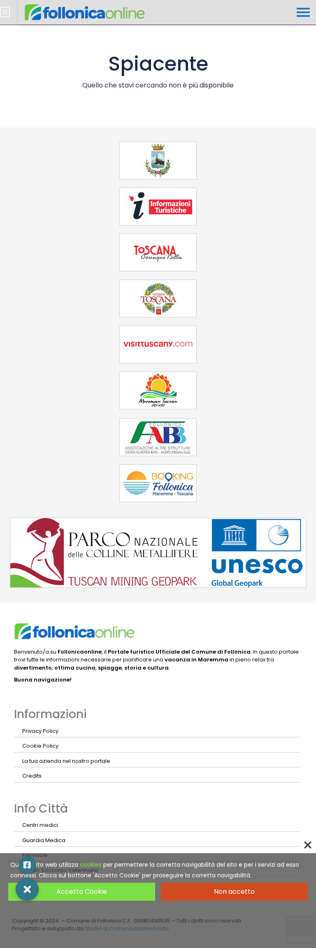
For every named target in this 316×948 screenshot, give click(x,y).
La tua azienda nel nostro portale (66, 761)
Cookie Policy (40, 746)
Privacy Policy (40, 731)
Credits (32, 776)
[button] (27, 889)
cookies (91, 865)
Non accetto (234, 891)
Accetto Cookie (81, 891)
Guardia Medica (43, 840)
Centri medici (40, 825)
